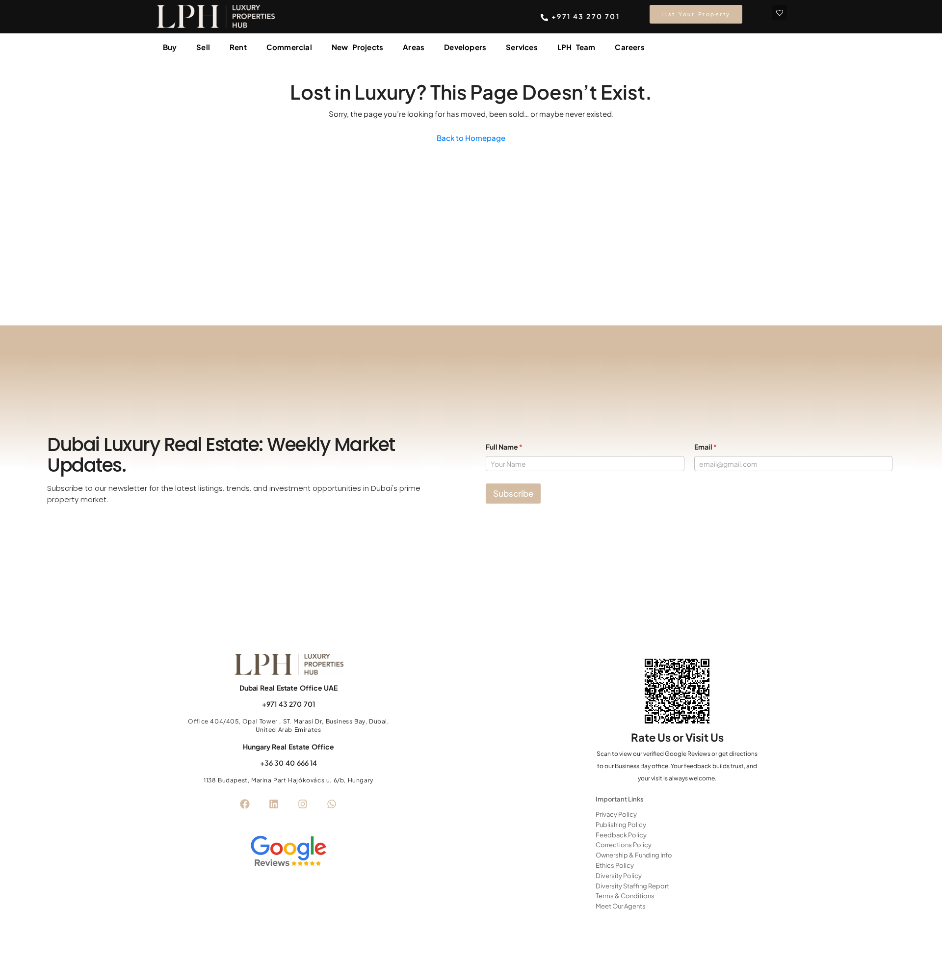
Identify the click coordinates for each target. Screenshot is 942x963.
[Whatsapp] (331, 804)
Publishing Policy (621, 825)
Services (522, 47)
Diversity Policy (619, 876)
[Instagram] (303, 804)
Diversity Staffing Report (632, 886)
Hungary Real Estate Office (288, 746)
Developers (465, 47)
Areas (413, 47)
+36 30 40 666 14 (288, 762)
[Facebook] (245, 804)
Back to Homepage (471, 137)
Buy (170, 47)
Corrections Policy (624, 845)
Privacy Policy (616, 814)
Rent (238, 47)
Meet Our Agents (621, 906)
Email (705, 447)
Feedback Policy (621, 835)
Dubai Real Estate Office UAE (288, 687)
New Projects (357, 47)
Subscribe (513, 493)
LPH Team (576, 47)
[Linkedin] (274, 804)
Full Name (504, 447)
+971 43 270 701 (288, 703)
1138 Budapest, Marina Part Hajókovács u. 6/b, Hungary (288, 780)
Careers (629, 47)
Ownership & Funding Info (634, 855)
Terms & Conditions (625, 896)
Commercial (289, 47)
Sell (203, 47)
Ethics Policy (615, 865)
